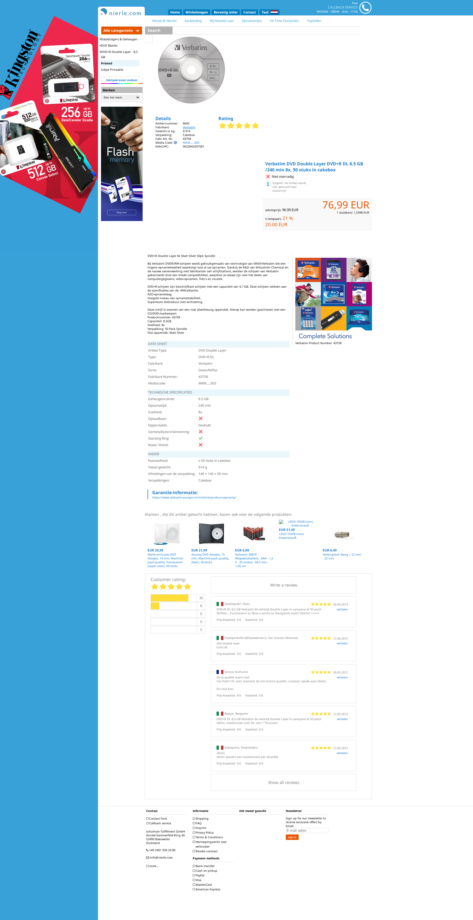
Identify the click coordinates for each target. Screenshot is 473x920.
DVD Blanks (109, 45)
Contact (249, 12)
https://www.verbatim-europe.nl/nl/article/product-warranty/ (194, 497)
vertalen (342, 609)
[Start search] (149, 39)
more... (153, 866)
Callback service (159, 823)
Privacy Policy (204, 832)
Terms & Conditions (209, 837)
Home (175, 12)
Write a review (283, 585)
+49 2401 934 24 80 (161, 850)
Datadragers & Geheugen (119, 39)
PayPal (199, 875)
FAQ (198, 823)
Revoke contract (206, 851)
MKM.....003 (191, 143)
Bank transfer (205, 866)
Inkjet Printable (112, 69)
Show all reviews (283, 782)
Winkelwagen (197, 12)
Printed (106, 63)
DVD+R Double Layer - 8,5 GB (119, 54)
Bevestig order (226, 12)
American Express (207, 889)
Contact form (157, 818)
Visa (198, 880)
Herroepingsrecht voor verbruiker (211, 844)
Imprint (200, 828)
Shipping (202, 818)
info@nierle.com (161, 857)
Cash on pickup (206, 871)
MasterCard (203, 885)
